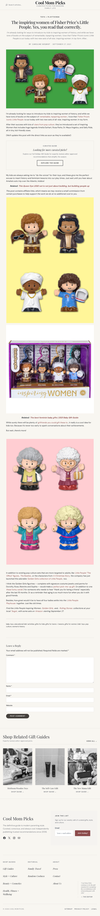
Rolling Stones (66, 608)
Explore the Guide (52, 164)
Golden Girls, (47, 608)
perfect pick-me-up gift (64, 586)
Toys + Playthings (50, 17)
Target (14, 611)
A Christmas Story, (61, 576)
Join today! (83, 833)
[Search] (7, 5)
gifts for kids (40, 624)
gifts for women (71, 624)
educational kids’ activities (24, 624)
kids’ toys (81, 624)
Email (8, 696)
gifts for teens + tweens (54, 624)
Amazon (39, 611)
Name (9, 686)
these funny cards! (14, 589)
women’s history (18, 626)
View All (91, 741)
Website (9, 705)
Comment (10, 655)
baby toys (10, 624)
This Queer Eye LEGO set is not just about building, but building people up (54, 186)
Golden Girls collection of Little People (45, 578)
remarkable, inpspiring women (53, 116)
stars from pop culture (44, 124)
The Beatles (25, 576)
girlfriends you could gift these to (52, 422)
